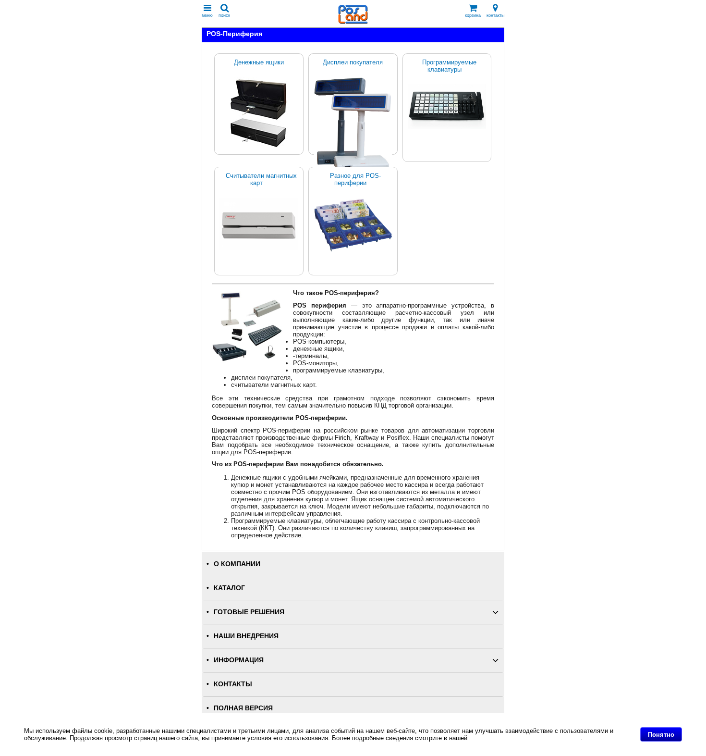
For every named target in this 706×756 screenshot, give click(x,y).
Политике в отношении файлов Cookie (525, 738)
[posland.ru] (353, 21)
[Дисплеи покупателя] (353, 125)
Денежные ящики (259, 62)
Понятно (661, 734)
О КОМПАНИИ (237, 564)
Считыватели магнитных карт (261, 179)
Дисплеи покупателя (353, 62)
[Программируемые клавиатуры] (447, 106)
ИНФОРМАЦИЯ (239, 660)
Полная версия (243, 708)
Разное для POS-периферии (355, 179)
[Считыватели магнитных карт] (258, 224)
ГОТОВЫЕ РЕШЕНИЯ (249, 612)
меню (207, 15)
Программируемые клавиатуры (449, 66)
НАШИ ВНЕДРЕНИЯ (246, 636)
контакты (495, 15)
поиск (224, 15)
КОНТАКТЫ (233, 684)
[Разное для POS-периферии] (353, 225)
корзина (473, 15)
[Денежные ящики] (258, 113)
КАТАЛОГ (229, 588)
